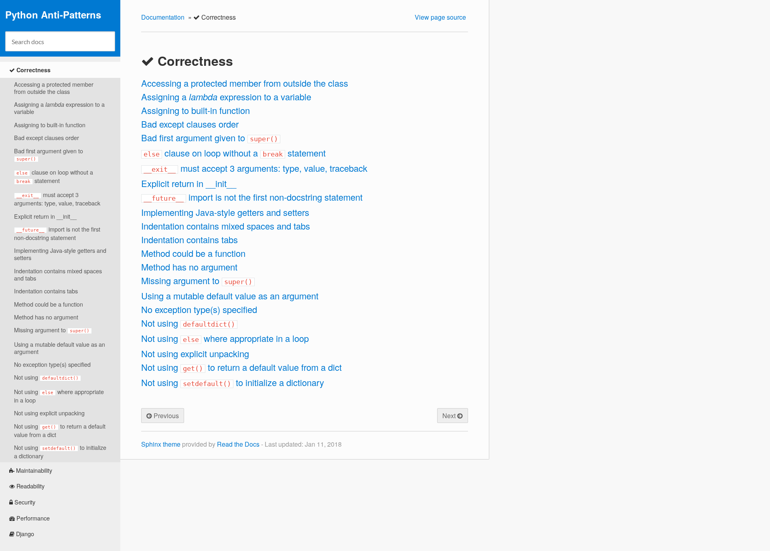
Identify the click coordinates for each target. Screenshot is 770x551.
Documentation (162, 17)
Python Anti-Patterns (53, 14)
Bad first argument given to (48, 154)
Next (449, 415)
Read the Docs (238, 444)
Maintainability (33, 470)
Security (24, 502)
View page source (440, 17)
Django (24, 533)
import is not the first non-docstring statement (57, 233)
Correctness (33, 70)
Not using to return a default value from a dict (59, 430)
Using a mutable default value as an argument (59, 348)
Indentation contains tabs (46, 291)
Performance (32, 518)
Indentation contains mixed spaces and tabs (58, 274)
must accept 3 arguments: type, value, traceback (57, 198)
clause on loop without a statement (54, 176)
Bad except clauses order (46, 137)
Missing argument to (51, 329)
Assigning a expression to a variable (59, 108)
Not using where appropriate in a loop (59, 395)
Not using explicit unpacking (49, 413)
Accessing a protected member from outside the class (53, 88)
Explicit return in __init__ (45, 216)
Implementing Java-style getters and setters (60, 254)
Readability (30, 486)
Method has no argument (46, 317)
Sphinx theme (160, 444)
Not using (46, 377)
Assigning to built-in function (49, 124)
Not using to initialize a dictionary (60, 451)
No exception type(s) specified (52, 364)
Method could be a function (48, 304)
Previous (165, 415)
